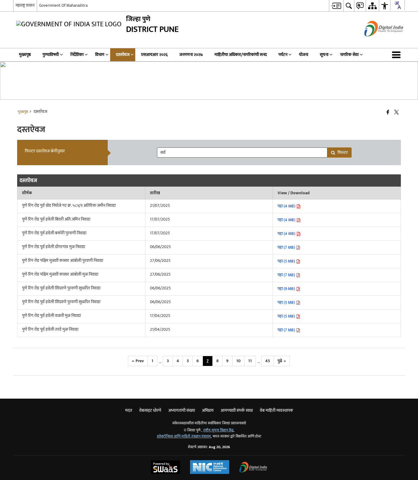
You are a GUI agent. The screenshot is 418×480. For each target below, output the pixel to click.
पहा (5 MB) (287, 261)
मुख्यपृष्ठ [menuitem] (25, 54)
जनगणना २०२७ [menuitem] (191, 54)
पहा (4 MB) (287, 206)
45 (267, 360)
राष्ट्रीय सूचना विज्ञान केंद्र (218, 430)
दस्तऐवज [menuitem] (122, 54)
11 (250, 360)
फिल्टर (343, 152)
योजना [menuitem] (303, 54)
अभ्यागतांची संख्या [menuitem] (181, 410)
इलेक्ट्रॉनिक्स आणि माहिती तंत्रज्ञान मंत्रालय (184, 436)
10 (238, 360)
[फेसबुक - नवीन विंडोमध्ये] (388, 113)
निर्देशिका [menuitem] (77, 54)
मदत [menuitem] (128, 410)
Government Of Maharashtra (63, 5)
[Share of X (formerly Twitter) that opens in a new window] (396, 113)
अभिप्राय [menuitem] (208, 410)
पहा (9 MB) (287, 288)
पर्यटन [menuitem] (282, 54)
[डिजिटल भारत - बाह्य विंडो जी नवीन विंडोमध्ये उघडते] (376, 41)
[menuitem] (336, 5)
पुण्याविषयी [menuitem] (51, 54)
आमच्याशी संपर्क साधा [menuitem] (237, 410)
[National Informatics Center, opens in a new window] (209, 468)
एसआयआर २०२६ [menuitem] (154, 54)
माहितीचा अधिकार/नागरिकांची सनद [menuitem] (241, 54)
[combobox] (397, 5)
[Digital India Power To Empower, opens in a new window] (253, 468)
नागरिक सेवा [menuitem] (349, 54)
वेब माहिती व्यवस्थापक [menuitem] (276, 410)
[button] (397, 54)
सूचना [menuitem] (324, 54)
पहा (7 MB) (287, 247)
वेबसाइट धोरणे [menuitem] (150, 410)
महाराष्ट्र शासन (25, 5)
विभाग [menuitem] (99, 54)
